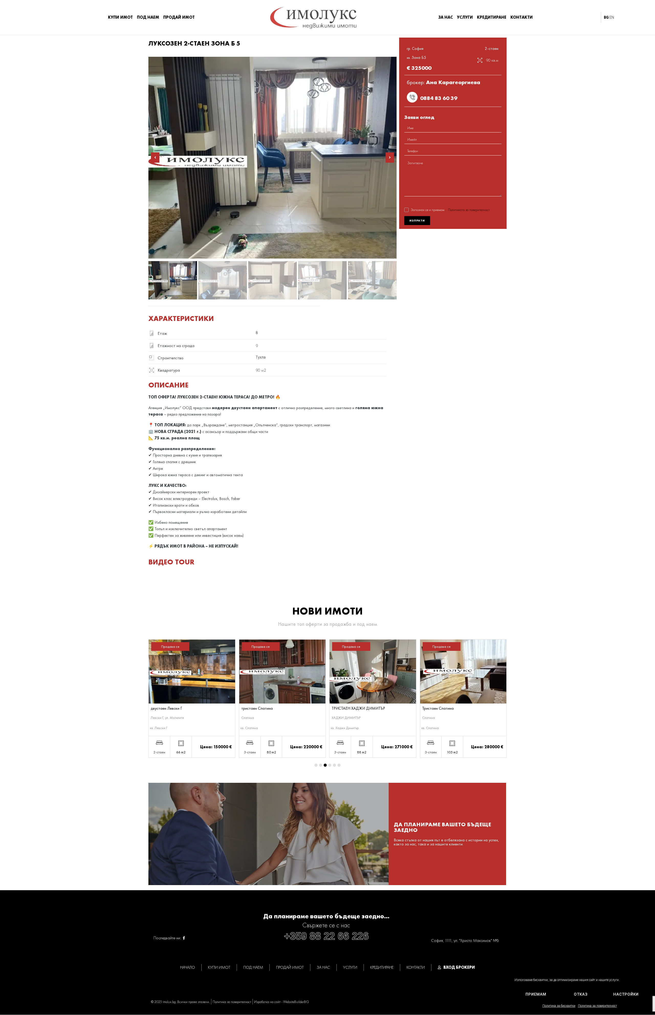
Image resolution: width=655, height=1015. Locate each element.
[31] (272, 158)
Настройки (626, 994)
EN (611, 17)
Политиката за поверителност (469, 209)
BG (606, 17)
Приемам (536, 994)
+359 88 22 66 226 (326, 936)
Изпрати (417, 220)
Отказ (581, 994)
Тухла (261, 357)
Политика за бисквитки (558, 1006)
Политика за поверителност (597, 1006)
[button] (155, 157)
